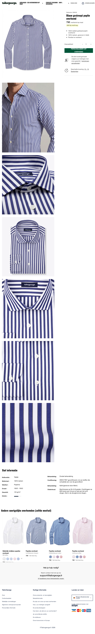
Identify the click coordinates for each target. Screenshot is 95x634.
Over (3, 595)
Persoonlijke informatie (8, 608)
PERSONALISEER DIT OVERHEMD (78, 50)
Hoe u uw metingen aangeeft (41, 604)
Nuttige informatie (39, 590)
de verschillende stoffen (40, 614)
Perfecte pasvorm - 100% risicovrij (54, 3)
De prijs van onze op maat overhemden (44, 601)
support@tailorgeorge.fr (51, 576)
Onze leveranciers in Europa (41, 620)
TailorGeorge (6, 590)
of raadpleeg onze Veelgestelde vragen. (51, 578)
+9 (21, 558)
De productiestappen (39, 608)
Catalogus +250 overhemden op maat (30, 3)
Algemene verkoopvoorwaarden (11, 604)
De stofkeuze (37, 617)
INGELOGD (74, 3)
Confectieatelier (6, 598)
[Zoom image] (52, 12)
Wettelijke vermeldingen (9, 601)
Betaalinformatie (38, 598)
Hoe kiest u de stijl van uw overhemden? (45, 611)
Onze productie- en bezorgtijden (42, 595)
